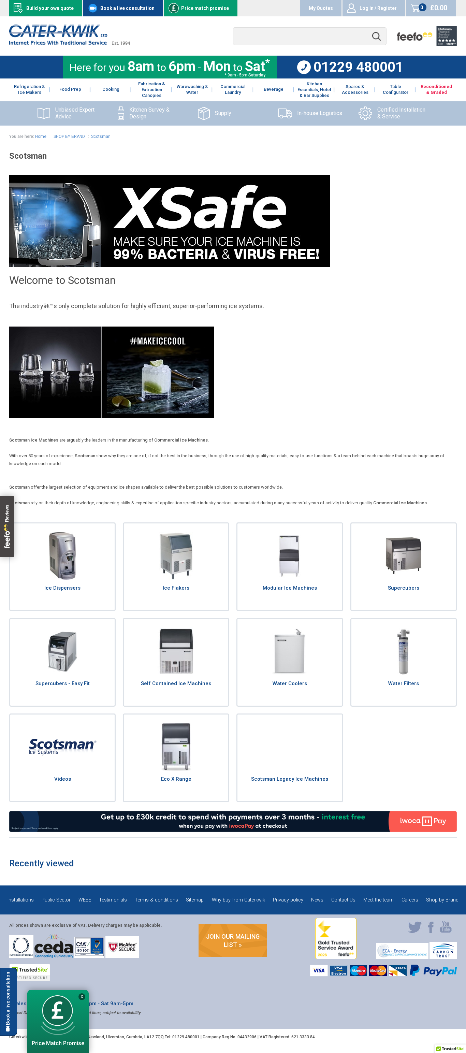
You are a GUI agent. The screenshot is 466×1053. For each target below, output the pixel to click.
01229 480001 (358, 67)
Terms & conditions (156, 900)
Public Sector (56, 900)
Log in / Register (378, 8)
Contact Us (343, 900)
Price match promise (205, 8)
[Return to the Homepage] (69, 43)
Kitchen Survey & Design (149, 113)
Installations (21, 900)
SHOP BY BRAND (69, 136)
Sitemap (195, 900)
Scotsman (101, 136)
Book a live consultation (127, 8)
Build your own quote (50, 8)
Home (40, 136)
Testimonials (113, 900)
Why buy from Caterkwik (238, 900)
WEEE (84, 900)
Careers (410, 900)
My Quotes (321, 8)
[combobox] (309, 36)
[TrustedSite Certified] (29, 972)
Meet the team (378, 900)
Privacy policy (288, 900)
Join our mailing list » (233, 940)
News (317, 900)
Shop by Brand (442, 900)
